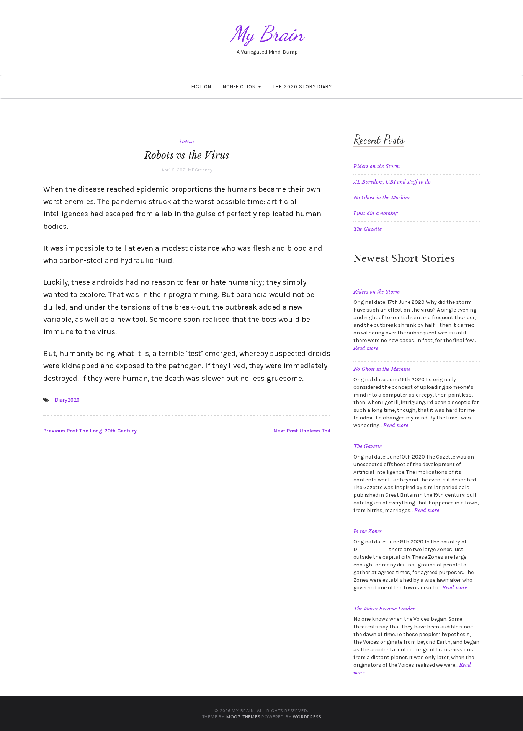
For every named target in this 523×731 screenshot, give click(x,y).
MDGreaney (200, 170)
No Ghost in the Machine (381, 197)
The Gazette (367, 229)
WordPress (307, 717)
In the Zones (367, 531)
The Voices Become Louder (384, 608)
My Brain (267, 33)
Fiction (201, 87)
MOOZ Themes (243, 717)
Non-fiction (240, 87)
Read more (365, 348)
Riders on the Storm (376, 166)
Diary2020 (67, 399)
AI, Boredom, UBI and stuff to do (392, 182)
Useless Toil (301, 431)
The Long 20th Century (90, 431)
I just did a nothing (375, 213)
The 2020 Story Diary (302, 87)
